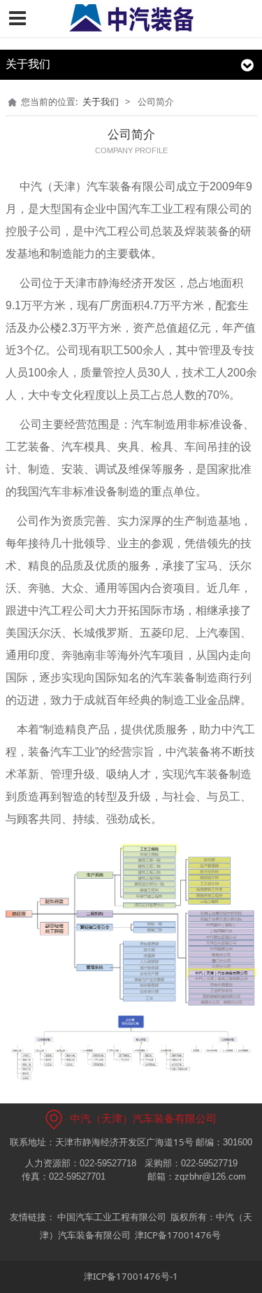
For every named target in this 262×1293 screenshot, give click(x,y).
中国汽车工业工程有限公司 (111, 1216)
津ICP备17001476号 (178, 1235)
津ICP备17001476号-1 (131, 1276)
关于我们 (100, 101)
